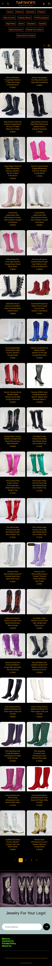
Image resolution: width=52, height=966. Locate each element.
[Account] (43, 3)
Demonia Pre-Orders (26, 35)
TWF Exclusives (41, 18)
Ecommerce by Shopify (40, 958)
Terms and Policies (26, 963)
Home (9, 12)
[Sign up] (46, 926)
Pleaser (41, 12)
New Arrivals (9, 18)
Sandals (42, 24)
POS (28, 958)
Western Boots (25, 18)
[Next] (36, 860)
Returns (19, 12)
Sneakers (31, 24)
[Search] (8, 3)
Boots (21, 24)
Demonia (30, 12)
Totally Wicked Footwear (18, 958)
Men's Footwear (16, 30)
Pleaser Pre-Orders (34, 30)
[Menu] (3, 3)
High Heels (10, 24)
